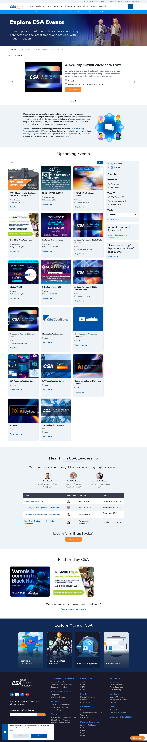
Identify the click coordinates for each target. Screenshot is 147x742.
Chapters (103, 1)
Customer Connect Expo (34, 501)
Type (109, 193)
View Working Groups (60, 707)
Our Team (114, 694)
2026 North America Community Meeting (42, 514)
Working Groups (58, 697)
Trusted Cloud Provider (60, 722)
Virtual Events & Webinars (91, 712)
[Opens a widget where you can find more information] (137, 738)
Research (55, 701)
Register (13, 207)
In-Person (118, 164)
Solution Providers (58, 682)
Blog (120, 1)
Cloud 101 (84, 717)
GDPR (82, 735)
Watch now (47, 342)
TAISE (82, 682)
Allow (39, 736)
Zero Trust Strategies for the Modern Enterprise (40, 522)
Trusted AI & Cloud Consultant (64, 717)
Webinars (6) (116, 204)
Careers (113, 702)
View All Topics (57, 710)
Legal (112, 706)
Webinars (26, 49)
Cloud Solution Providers (61, 684)
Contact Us (114, 682)
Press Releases (116, 684)
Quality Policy (115, 689)
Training (83, 715)
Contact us (73, 539)
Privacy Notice (116, 710)
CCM (82, 727)
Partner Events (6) (119, 200)
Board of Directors (117, 697)
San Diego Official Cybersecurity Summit (41, 507)
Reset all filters (113, 220)
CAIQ (82, 730)
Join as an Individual (61, 691)
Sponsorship (59, 49)
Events (113, 1)
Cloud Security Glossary (121, 717)
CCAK (82, 687)
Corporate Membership (62, 678)
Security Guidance (88, 725)
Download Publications (60, 704)
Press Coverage (116, 687)
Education (85, 706)
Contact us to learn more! (73, 609)
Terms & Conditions (118, 712)
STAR (82, 733)
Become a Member (59, 687)
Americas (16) (117, 183)
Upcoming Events (87, 697)
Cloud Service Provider (60, 720)
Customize (21, 736)
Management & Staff (118, 700)
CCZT (82, 689)
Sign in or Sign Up (132, 1)
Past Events (41, 49)
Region (111, 179)
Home (10, 55)
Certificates (86, 678)
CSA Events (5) (117, 197)
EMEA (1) (115, 187)
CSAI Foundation (90, 1)
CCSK (82, 684)
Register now (73, 89)
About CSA (115, 678)
